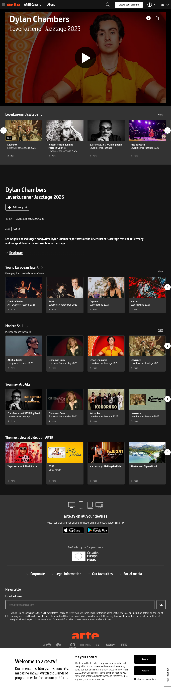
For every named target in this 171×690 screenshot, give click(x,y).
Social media (132, 574)
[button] (108, 4)
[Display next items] (167, 130)
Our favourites (102, 574)
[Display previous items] (3, 130)
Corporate (37, 574)
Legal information (68, 574)
